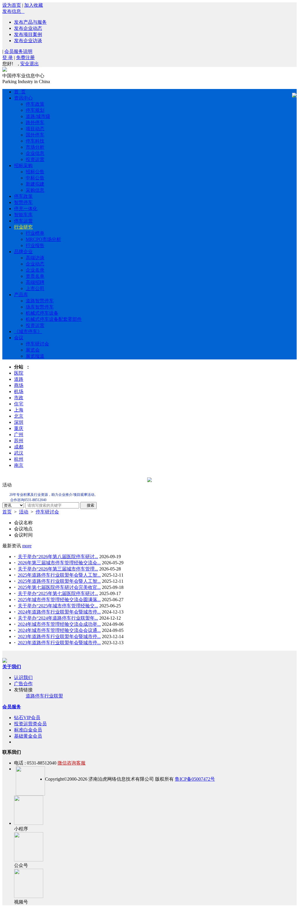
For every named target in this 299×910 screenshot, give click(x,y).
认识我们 (23, 677)
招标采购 (23, 165)
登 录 (7, 57)
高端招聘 (35, 282)
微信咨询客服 (72, 762)
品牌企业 (23, 251)
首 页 (20, 91)
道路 (18, 379)
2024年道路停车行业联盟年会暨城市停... (59, 611)
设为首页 (11, 5)
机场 (18, 391)
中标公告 (35, 177)
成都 (18, 446)
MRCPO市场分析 (43, 239)
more (27, 545)
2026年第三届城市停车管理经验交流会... (59, 562)
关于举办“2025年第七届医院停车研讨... (58, 593)
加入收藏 (33, 5)
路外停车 (35, 122)
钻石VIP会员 (27, 717)
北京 (18, 416)
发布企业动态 (28, 28)
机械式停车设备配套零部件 (54, 319)
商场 (18, 385)
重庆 (18, 428)
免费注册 (25, 57)
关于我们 (11, 666)
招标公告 (35, 171)
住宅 (18, 403)
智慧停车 (23, 202)
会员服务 (11, 706)
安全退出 (29, 63)
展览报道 (35, 356)
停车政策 (35, 104)
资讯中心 (23, 97)
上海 (18, 409)
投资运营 (35, 159)
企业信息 (35, 153)
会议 (18, 337)
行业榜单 (35, 233)
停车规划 (35, 110)
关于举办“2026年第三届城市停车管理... (58, 568)
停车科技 (35, 140)
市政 (18, 397)
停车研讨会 (37, 343)
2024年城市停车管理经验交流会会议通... (59, 630)
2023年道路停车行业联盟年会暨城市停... (59, 636)
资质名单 (35, 276)
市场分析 (35, 147)
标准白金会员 (28, 729)
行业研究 (23, 226)
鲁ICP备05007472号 (195, 779)
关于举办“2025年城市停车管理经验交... (58, 605)
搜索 (88, 505)
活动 (23, 511)
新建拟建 (35, 183)
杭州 (18, 459)
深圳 (18, 422)
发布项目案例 (28, 34)
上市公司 (35, 288)
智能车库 (23, 214)
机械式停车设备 (42, 313)
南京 (18, 465)
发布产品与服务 (30, 22)
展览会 (33, 349)
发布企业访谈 (28, 40)
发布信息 (13, 11)
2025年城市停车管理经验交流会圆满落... (59, 599)
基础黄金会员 (28, 736)
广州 (18, 434)
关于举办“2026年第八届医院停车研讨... (58, 556)
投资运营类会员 (30, 723)
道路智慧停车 (40, 300)
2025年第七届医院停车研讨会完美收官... (59, 587)
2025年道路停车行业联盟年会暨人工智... (59, 575)
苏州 (18, 440)
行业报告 (35, 245)
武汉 (18, 452)
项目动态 (35, 128)
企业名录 (35, 270)
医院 (18, 373)
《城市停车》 (28, 331)
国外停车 (35, 134)
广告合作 (23, 683)
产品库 (21, 294)
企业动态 (35, 263)
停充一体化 (25, 208)
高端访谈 (35, 257)
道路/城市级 (38, 116)
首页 (7, 511)
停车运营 (23, 220)
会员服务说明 (18, 51)
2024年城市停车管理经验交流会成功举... (59, 624)
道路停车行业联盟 (44, 695)
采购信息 (35, 190)
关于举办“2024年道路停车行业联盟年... (58, 618)
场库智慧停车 (40, 306)
